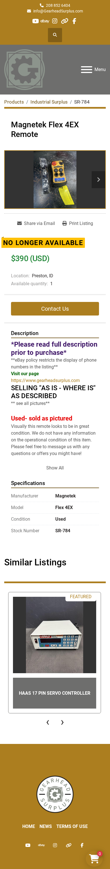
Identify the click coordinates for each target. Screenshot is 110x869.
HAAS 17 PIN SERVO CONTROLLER (54, 693)
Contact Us (55, 308)
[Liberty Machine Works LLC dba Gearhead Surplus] (55, 794)
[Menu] (86, 69)
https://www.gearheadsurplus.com (45, 380)
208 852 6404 (58, 5)
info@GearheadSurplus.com (58, 11)
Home (28, 826)
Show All (55, 468)
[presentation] (47, 721)
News (45, 826)
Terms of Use (72, 826)
